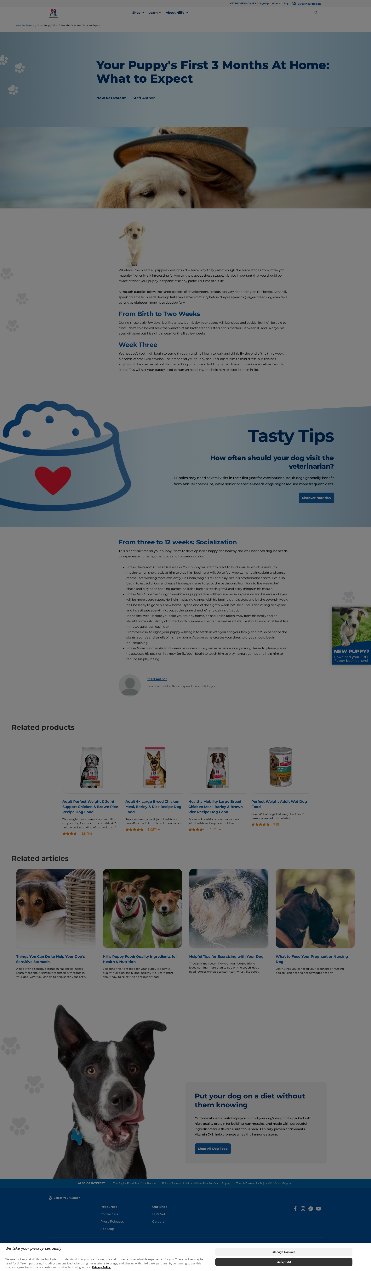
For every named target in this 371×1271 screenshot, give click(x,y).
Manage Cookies (283, 1252)
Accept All (284, 1262)
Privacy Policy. (101, 1267)
